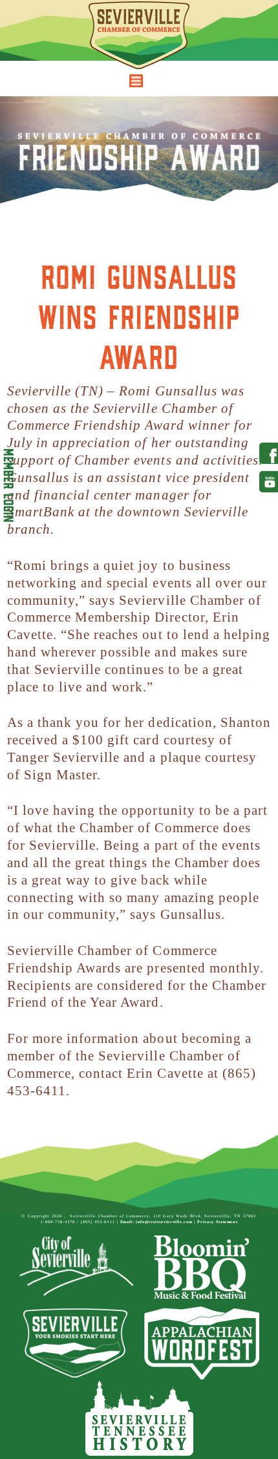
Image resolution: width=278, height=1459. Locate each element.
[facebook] (266, 453)
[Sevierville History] (139, 1418)
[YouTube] (266, 481)
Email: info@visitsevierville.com (156, 1221)
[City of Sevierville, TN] (76, 1267)
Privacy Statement (217, 1221)
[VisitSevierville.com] (76, 1343)
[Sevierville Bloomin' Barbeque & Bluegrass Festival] (202, 1267)
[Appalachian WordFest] (202, 1343)
